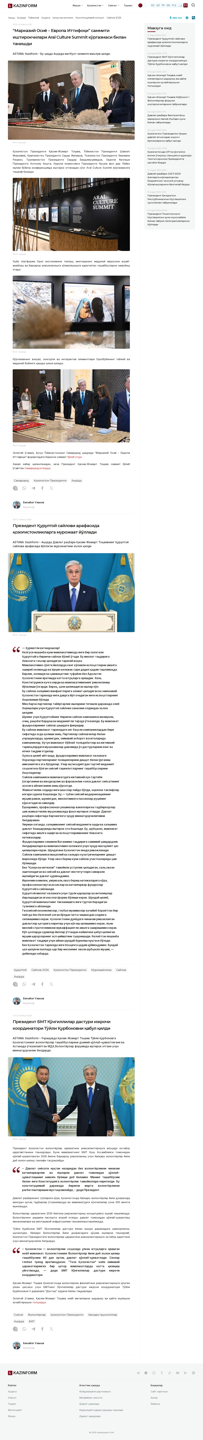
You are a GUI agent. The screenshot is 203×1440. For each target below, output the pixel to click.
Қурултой (20, 969)
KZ (152, 5)
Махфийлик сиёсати (90, 1397)
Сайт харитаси (159, 1391)
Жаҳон (11, 1416)
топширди (39, 1302)
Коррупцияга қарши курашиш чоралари (101, 1410)
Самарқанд (21, 480)
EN (168, 5)
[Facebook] (42, 488)
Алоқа (154, 1397)
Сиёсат (18, 1314)
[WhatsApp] (24, 488)
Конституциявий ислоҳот (89, 17)
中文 (174, 5)
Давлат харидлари (90, 1416)
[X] (51, 488)
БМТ (32, 1321)
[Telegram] (33, 488)
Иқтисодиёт (15, 1410)
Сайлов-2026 (114, 17)
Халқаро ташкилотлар (102, 1314)
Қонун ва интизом (62, 17)
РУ (163, 5)
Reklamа (155, 1403)
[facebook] (161, 1372)
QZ (158, 5)
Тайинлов (33, 17)
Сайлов (121, 969)
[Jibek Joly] (177, 17)
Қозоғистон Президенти (50, 480)
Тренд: (11, 17)
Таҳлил (128, 5)
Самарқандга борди (37, 468)
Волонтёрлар (37, 1314)
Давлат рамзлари (89, 1403)
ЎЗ (185, 5)
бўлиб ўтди (74, 457)
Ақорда (21, 17)
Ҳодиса (45, 17)
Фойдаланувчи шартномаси (95, 1391)
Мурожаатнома (101, 969)
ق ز (180, 5)
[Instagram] (15, 488)
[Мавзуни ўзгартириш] (142, 5)
